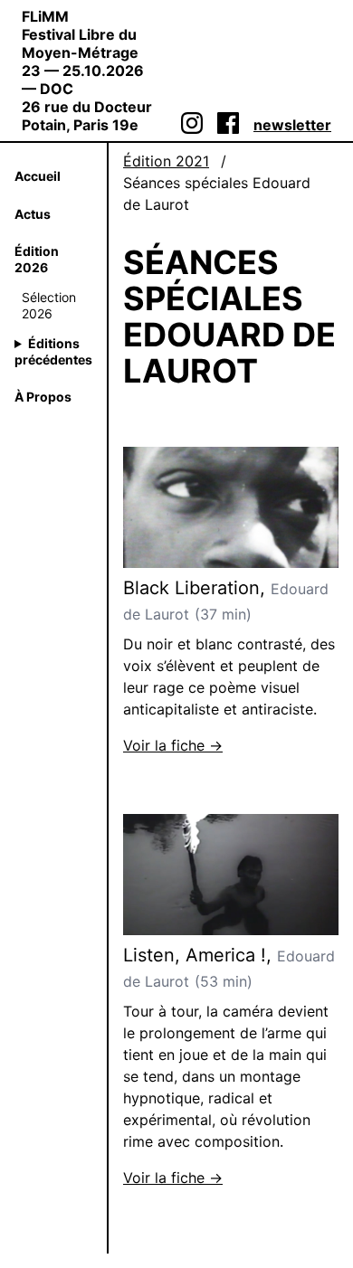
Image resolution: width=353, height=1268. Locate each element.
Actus (32, 214)
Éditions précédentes (53, 351)
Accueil (37, 176)
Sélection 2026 (49, 305)
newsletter (292, 125)
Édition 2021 (166, 161)
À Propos (43, 396)
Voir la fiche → (173, 745)
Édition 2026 (36, 259)
